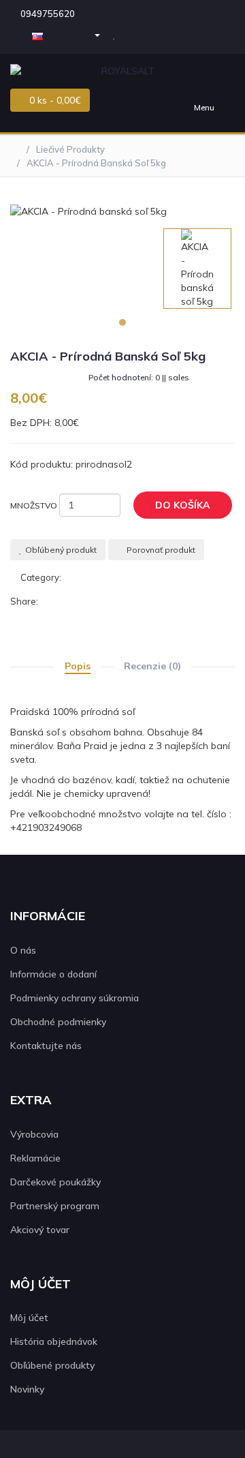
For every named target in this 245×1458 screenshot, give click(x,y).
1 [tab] (122, 322)
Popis (78, 666)
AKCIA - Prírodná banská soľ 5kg (96, 162)
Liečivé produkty (70, 149)
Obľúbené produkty (52, 1365)
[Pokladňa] (160, 34)
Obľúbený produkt (61, 550)
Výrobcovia (34, 1134)
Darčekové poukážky (55, 1182)
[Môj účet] (90, 34)
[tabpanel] (197, 268)
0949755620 (47, 13)
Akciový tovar (39, 1230)
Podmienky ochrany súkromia (74, 998)
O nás (23, 950)
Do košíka (182, 505)
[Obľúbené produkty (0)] (116, 34)
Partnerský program (54, 1206)
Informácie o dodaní (53, 974)
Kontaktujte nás (46, 1045)
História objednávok (53, 1341)
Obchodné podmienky (58, 1022)
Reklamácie (35, 1158)
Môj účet (29, 1317)
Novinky (27, 1389)
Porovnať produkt (161, 550)
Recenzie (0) (152, 666)
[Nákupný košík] (137, 34)
